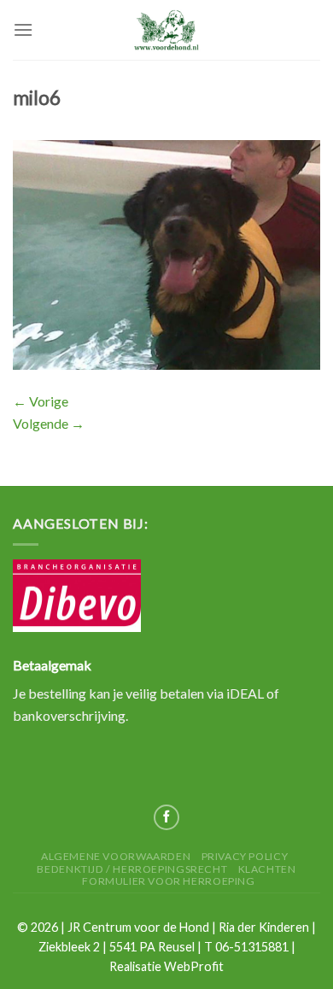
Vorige (40, 401)
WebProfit (194, 966)
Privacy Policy (245, 856)
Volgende (49, 423)
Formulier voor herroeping (168, 881)
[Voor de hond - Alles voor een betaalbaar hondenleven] (166, 29)
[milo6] (166, 253)
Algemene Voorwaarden (115, 856)
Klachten (267, 869)
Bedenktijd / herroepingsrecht (132, 869)
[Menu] (23, 29)
